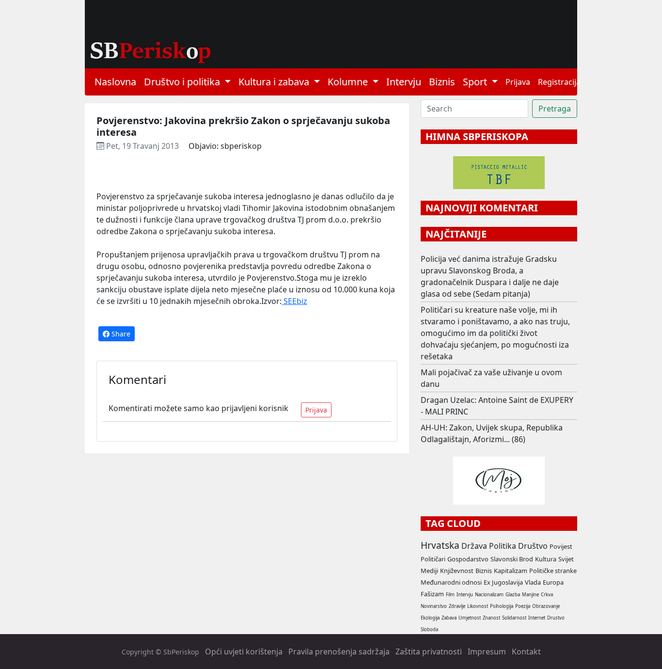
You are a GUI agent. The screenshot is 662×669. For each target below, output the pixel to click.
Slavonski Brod (511, 559)
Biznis (442, 81)
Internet (536, 618)
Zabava (449, 618)
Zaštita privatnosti (428, 651)
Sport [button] (476, 81)
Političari (433, 559)
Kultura (545, 559)
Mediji (429, 570)
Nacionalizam (489, 594)
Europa (553, 582)
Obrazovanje (546, 606)
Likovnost (477, 606)
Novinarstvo (434, 606)
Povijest (561, 546)
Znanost (491, 618)
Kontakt (526, 651)
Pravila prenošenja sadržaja (339, 651)
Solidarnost (514, 618)
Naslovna (115, 81)
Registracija (559, 82)
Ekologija (430, 618)
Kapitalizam (510, 570)
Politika (502, 546)
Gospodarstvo (468, 559)
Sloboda (429, 629)
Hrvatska (440, 545)
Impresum (487, 651)
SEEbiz (294, 301)
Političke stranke (553, 570)
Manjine (530, 594)
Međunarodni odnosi (451, 582)
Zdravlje (457, 606)
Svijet (566, 559)
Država (474, 546)
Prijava (517, 82)
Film (450, 594)
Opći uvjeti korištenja (244, 651)
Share (120, 333)
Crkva (547, 594)
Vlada (533, 582)
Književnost (456, 570)
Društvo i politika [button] (183, 81)
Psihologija (501, 606)
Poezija (522, 606)
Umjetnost (469, 618)
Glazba (512, 594)
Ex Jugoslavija (503, 582)
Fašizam (432, 593)
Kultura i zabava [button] (275, 81)
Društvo (533, 546)
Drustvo (556, 618)
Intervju (403, 81)
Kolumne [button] (349, 81)
